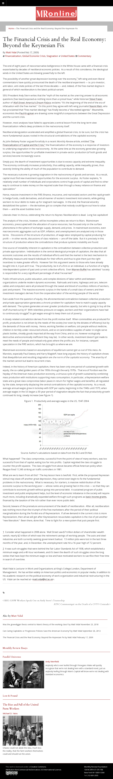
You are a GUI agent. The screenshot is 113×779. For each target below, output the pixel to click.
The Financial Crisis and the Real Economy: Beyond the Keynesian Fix (33, 637)
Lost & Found (10, 696)
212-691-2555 (93, 775)
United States (68, 56)
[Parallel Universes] (23, 674)
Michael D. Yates (10, 713)
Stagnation (52, 56)
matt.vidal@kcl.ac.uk (43, 579)
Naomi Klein (95, 106)
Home (11, 28)
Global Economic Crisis (33, 56)
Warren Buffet (79, 269)
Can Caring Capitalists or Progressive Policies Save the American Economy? (36, 631)
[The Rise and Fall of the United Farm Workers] (23, 731)
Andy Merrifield (52, 661)
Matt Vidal (11, 52)
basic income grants (96, 496)
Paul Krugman (26, 113)
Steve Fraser (95, 99)
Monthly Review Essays (15, 648)
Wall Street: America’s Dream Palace (32, 102)
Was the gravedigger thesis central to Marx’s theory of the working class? (35, 624)
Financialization (13, 56)
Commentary (84, 56)
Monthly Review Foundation (95, 767)
